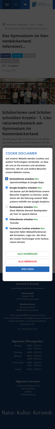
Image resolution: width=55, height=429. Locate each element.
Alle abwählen (27, 261)
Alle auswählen (27, 253)
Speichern (27, 269)
